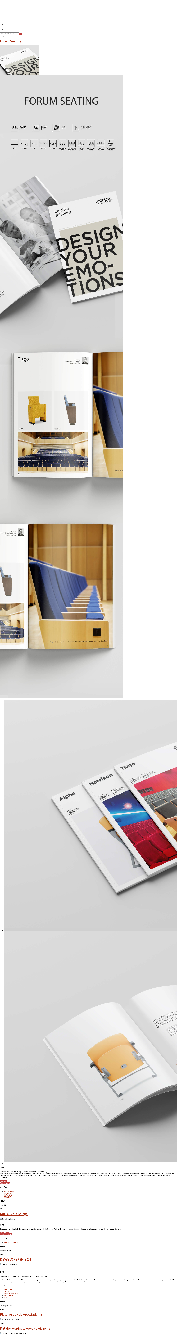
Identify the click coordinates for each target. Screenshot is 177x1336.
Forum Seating (10, 41)
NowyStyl (3, 1181)
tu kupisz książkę (6, 1234)
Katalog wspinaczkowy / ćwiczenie (25, 1328)
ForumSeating (5, 1183)
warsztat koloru (5, 1232)
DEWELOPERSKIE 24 (15, 1259)
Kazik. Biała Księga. (14, 1214)
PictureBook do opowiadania (21, 1314)
